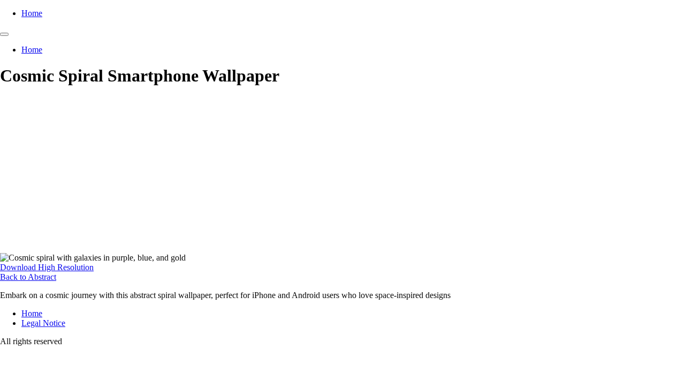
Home (31, 13)
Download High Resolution (47, 267)
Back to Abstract (28, 276)
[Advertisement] (342, 173)
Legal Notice (43, 323)
